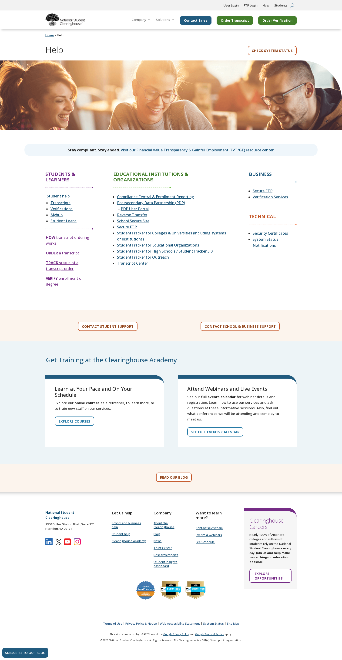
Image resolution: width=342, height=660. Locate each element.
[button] (337, 626)
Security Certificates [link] (270, 233)
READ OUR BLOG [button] (174, 477)
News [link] (157, 541)
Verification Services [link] (270, 197)
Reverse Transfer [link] (132, 214)
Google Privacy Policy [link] (176, 634)
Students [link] (281, 5)
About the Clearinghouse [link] (164, 525)
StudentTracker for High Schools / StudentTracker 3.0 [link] (165, 251)
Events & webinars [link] (209, 535)
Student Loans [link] (63, 220)
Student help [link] (58, 196)
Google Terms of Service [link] (209, 634)
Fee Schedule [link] (205, 542)
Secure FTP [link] (127, 227)
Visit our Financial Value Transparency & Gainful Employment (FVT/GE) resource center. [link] (198, 150)
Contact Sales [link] (195, 20)
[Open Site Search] (292, 5)
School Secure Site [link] (133, 220)
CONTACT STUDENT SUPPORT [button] (108, 326)
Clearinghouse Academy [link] (129, 541)
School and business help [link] (126, 525)
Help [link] (266, 5)
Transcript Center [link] (132, 263)
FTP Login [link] (251, 5)
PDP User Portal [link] (135, 208)
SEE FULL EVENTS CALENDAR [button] (215, 432)
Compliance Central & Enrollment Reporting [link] (155, 196)
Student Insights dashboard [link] (165, 564)
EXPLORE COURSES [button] (74, 421)
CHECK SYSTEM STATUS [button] (272, 50)
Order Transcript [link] (235, 20)
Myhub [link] (56, 214)
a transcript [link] (62, 253)
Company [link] (139, 19)
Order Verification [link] (277, 20)
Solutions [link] (163, 19)
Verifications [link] (61, 208)
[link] (65, 19)
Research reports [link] (166, 555)
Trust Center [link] (163, 548)
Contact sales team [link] (209, 528)
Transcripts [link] (60, 202)
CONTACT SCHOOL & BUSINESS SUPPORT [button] (240, 326)
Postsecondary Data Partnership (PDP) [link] (151, 202)
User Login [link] (231, 5)
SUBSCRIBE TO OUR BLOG (25, 652)
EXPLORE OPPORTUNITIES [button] (269, 575)
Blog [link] (157, 534)
